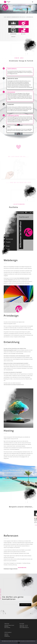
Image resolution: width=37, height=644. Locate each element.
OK (18, 642)
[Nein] (35, 641)
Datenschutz (6, 638)
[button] (35, 520)
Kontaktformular (25, 607)
